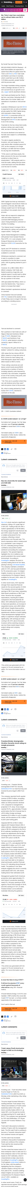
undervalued (15, 1162)
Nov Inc (3, 522)
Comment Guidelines (6, 474)
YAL (5, 297)
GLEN (13, 243)
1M (9, 183)
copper (6, 92)
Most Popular (10, 6)
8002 (4, 338)
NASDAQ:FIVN (6, 1094)
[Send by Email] (15, 449)
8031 (4, 344)
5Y (17, 183)
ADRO (6, 115)
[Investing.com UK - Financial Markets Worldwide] (9, 2)
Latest (3, 6)
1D (3, 183)
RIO (10, 74)
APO (13, 119)
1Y (14, 183)
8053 (5, 340)
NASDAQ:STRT (7, 789)
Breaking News (19, 6)
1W (6, 183)
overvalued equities (18, 564)
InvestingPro (5, 560)
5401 (8, 336)
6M (12, 183)
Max (20, 183)
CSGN (11, 390)
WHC (24, 107)
